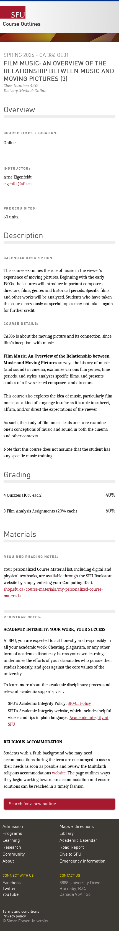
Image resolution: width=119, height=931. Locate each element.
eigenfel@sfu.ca (18, 183)
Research (11, 847)
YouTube (10, 894)
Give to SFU (70, 854)
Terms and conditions (20, 912)
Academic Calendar (78, 840)
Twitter (9, 889)
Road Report (72, 847)
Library (67, 833)
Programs (12, 833)
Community (13, 854)
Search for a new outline (32, 804)
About (8, 861)
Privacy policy (14, 916)
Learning (11, 840)
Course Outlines (21, 24)
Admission (12, 827)
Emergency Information (82, 861)
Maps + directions (77, 827)
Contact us (70, 876)
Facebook (11, 883)
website (59, 773)
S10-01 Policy (79, 703)
